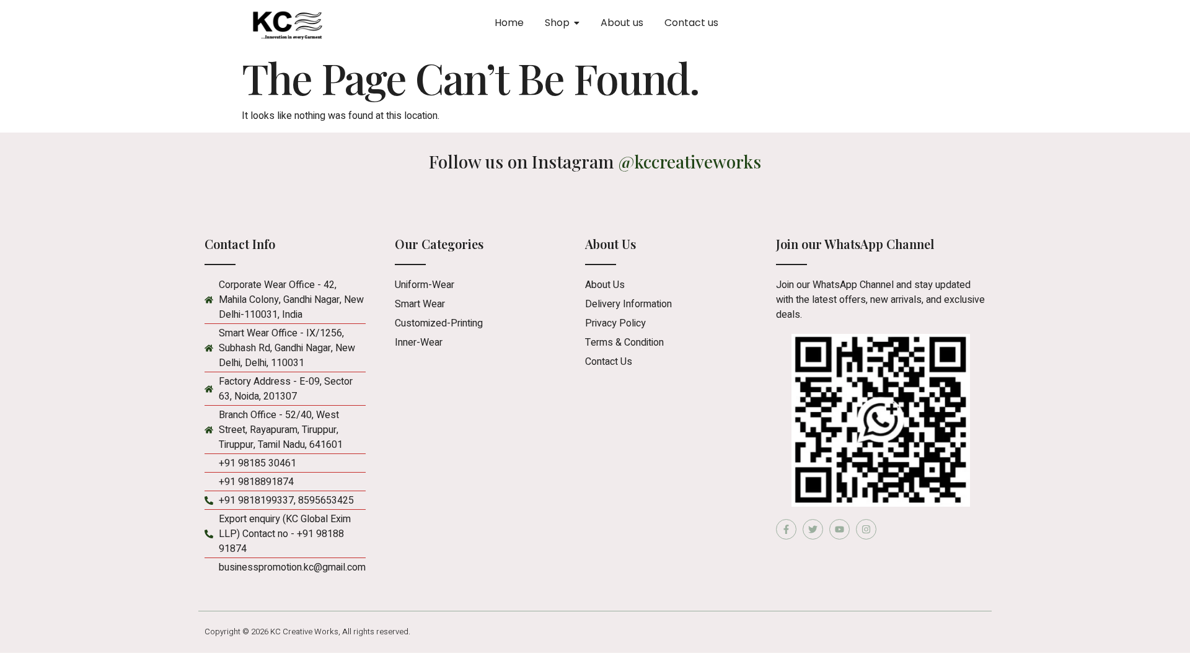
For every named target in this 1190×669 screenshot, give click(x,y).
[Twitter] (813, 529)
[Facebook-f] (786, 529)
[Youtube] (839, 529)
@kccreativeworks (690, 161)
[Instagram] (866, 529)
